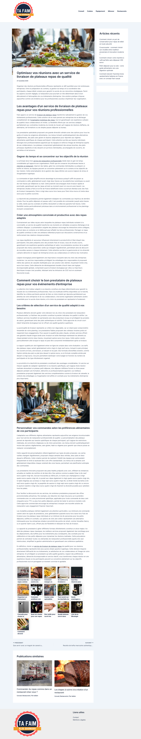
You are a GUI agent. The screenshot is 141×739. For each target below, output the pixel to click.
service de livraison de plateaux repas (48, 546)
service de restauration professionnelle (47, 161)
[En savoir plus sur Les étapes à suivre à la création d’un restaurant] (72, 673)
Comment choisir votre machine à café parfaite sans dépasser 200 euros (111, 60)
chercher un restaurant (25, 166)
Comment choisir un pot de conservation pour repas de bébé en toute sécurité (111, 41)
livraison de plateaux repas (46, 115)
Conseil (81, 11)
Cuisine (90, 11)
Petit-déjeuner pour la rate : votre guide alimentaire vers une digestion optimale (111, 68)
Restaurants (122, 11)
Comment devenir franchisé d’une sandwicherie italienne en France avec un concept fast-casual (111, 76)
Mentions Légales (79, 720)
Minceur (111, 11)
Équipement (100, 11)
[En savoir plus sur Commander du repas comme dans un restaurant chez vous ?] (34, 673)
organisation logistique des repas (43, 120)
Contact (76, 717)
